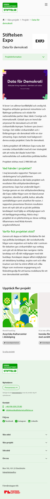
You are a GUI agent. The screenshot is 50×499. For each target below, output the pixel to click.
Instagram (22, 421)
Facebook (9, 421)
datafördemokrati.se (12, 180)
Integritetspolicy (17, 393)
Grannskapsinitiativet (12, 343)
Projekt (25, 19)
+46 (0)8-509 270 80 (13, 406)
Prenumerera (10, 387)
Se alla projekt (9, 351)
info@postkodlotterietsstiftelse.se (19, 410)
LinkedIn (34, 421)
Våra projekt (13, 19)
